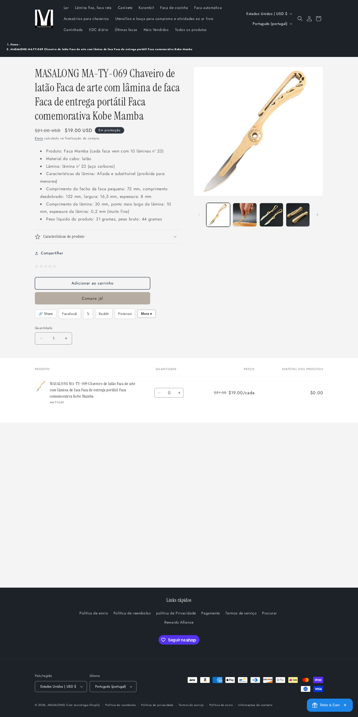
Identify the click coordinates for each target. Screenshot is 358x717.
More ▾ (146, 314)
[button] (300, 18)
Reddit (104, 313)
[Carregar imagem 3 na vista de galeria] (271, 215)
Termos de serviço (241, 613)
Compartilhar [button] (52, 253)
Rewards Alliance (179, 622)
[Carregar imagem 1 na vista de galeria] (218, 215)
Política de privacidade (157, 705)
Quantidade (43, 327)
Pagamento (210, 613)
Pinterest (125, 313)
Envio (39, 138)
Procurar (269, 613)
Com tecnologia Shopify (83, 705)
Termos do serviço (191, 705)
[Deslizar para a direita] (317, 214)
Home (14, 44)
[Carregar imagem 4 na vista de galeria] (298, 215)
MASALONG (56, 705)
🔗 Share (46, 314)
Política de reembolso (132, 613)
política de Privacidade (176, 613)
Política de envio (93, 613)
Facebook (69, 313)
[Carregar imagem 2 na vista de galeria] (245, 215)
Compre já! (93, 298)
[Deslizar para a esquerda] (199, 214)
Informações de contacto (255, 705)
